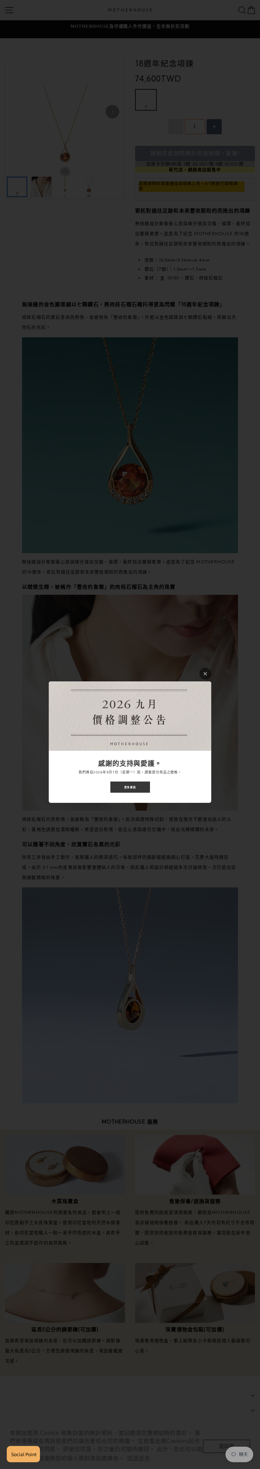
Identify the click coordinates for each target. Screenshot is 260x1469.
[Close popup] (205, 674)
